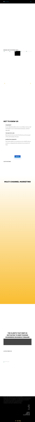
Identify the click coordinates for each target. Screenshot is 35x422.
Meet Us (17, 156)
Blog (29, 409)
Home (29, 405)
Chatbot (28, 412)
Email (29, 406)
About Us (28, 413)
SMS (29, 407)
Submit (29, 395)
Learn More (17, 207)
